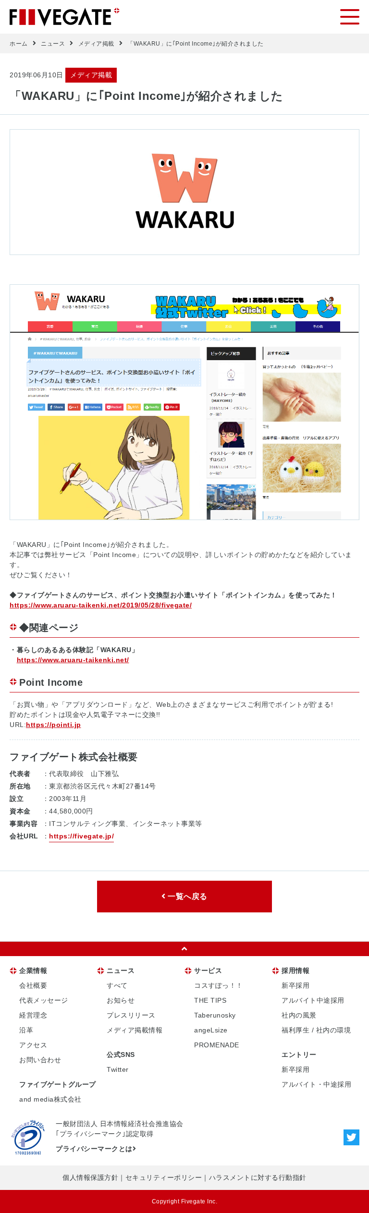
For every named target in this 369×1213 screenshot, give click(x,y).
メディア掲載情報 (134, 1030)
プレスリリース (131, 1015)
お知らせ (121, 1000)
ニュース (53, 43)
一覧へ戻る (187, 896)
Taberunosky (215, 1015)
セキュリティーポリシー (163, 1177)
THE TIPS (210, 1000)
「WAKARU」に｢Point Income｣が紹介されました (195, 43)
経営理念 (33, 1015)
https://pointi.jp (53, 724)
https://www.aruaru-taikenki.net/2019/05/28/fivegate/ (101, 605)
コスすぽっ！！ (218, 985)
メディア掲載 (96, 43)
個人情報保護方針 (90, 1177)
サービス (208, 970)
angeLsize (211, 1030)
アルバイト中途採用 (313, 1000)
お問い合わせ (40, 1060)
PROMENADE (216, 1045)
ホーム (19, 43)
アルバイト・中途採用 (316, 1084)
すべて (117, 985)
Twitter (118, 1069)
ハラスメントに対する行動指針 (258, 1177)
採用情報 (295, 970)
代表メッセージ (43, 1000)
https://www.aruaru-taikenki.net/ (73, 660)
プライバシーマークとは (94, 1148)
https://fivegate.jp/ (81, 836)
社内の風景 (299, 1015)
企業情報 (33, 970)
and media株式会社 (50, 1099)
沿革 (26, 1030)
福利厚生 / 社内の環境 (316, 1030)
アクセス (33, 1045)
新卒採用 (295, 985)
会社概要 (33, 985)
